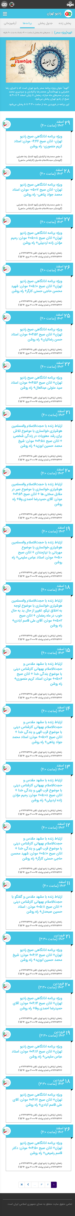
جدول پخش (45, 23)
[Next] (28, 1185)
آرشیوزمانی (10, 23)
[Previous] (21, 1185)
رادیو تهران (54, 13)
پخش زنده (65, 23)
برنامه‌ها (27, 23)
